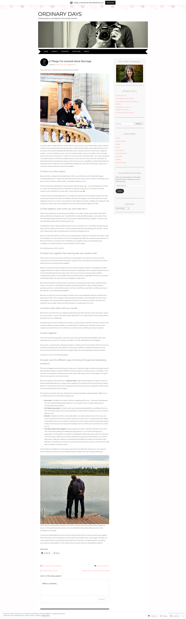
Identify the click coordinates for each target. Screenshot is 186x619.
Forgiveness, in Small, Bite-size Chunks (95, 570)
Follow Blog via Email (129, 173)
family (53, 566)
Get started (110, 2)
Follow (120, 191)
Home (46, 51)
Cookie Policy (45, 615)
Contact (54, 51)
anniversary (46, 566)
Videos (86, 51)
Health (118, 144)
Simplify (118, 159)
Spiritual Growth (121, 162)
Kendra (73, 64)
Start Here (76, 51)
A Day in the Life (121, 95)
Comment (101, 599)
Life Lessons (64, 64)
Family (58, 64)
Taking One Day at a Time (49, 570)
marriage (58, 566)
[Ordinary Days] (93, 48)
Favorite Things (121, 141)
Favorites (65, 51)
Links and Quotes (121, 153)
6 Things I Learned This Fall (124, 113)
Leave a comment (102, 566)
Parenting (119, 156)
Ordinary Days (60, 14)
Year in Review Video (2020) (125, 98)
